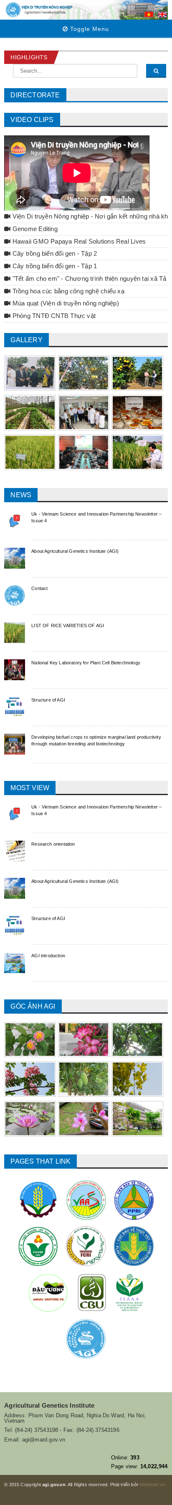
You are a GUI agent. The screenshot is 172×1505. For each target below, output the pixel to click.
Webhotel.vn (152, 1484)
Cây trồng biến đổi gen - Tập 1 (54, 266)
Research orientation (53, 844)
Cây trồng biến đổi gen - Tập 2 (54, 253)
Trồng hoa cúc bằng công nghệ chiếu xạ (67, 291)
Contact (39, 588)
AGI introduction (48, 955)
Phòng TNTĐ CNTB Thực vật (53, 316)
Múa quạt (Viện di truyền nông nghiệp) (65, 303)
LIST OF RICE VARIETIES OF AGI (67, 625)
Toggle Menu (88, 28)
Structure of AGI (48, 699)
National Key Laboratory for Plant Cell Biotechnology (85, 662)
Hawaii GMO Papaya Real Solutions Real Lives (78, 241)
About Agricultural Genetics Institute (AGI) (75, 551)
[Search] (156, 71)
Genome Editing (34, 229)
